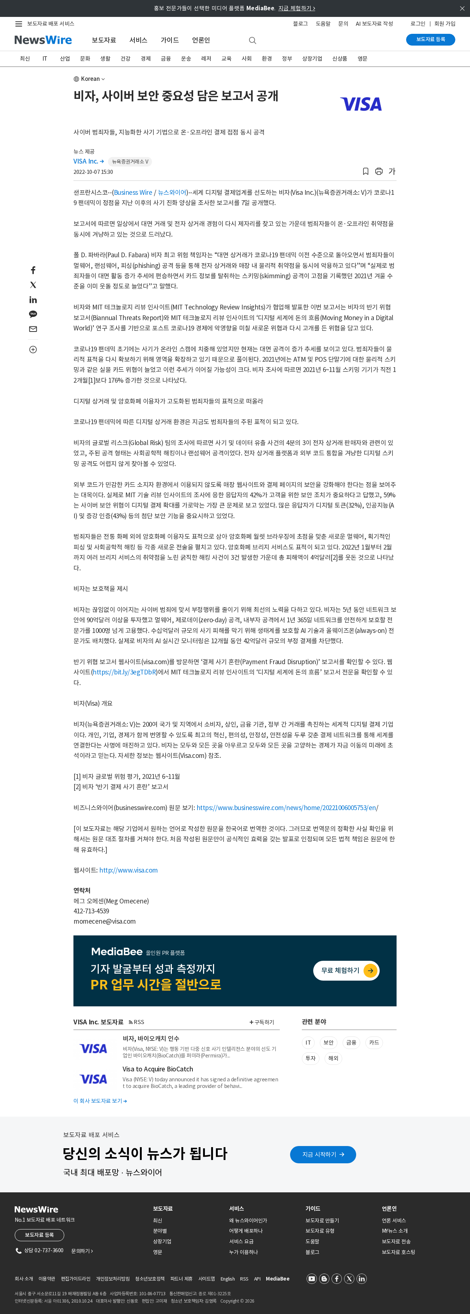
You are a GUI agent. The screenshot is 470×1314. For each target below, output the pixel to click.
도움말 (323, 23)
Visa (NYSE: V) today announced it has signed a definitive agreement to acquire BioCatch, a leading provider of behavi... (200, 1082)
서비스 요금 (241, 1241)
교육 (226, 58)
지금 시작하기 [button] (319, 1154)
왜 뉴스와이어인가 (248, 1220)
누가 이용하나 (243, 1252)
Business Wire (133, 193)
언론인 (201, 40)
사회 (247, 58)
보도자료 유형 (320, 1231)
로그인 (418, 23)
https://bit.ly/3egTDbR (124, 672)
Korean (90, 78)
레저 (206, 58)
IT (45, 58)
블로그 (300, 23)
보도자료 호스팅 (398, 1252)
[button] (365, 171)
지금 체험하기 (296, 8)
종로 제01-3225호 (214, 1293)
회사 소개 (24, 1279)
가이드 (170, 40)
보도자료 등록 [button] (39, 1235)
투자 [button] (310, 1058)
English (228, 1279)
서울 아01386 (56, 1301)
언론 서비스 (394, 1220)
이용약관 (47, 1279)
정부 (287, 58)
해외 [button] (333, 1058)
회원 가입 (445, 23)
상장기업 (312, 58)
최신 (25, 58)
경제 (146, 58)
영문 (363, 58)
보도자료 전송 (396, 1241)
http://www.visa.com (128, 870)
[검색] (252, 41)
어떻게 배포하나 (246, 1231)
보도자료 (104, 40)
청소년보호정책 (150, 1279)
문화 (85, 58)
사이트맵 (206, 1279)
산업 (65, 58)
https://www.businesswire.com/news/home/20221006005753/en (286, 808)
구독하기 (264, 1022)
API (257, 1279)
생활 (105, 58)
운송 (186, 58)
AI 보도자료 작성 (374, 23)
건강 (125, 58)
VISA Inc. (88, 161)
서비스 (138, 40)
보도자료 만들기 (322, 1220)
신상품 (339, 58)
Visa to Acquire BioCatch (158, 1069)
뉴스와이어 (172, 193)
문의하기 (82, 1251)
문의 (343, 23)
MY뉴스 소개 (395, 1231)
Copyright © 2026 (237, 1301)
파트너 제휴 (181, 1279)
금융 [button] (351, 1042)
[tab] (188, 1208)
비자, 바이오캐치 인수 (151, 1039)
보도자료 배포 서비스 (51, 23)
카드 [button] (374, 1042)
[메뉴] (20, 24)
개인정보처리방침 (113, 1279)
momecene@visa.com (104, 921)
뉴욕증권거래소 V (130, 161)
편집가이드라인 (76, 1279)
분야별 (160, 1231)
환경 (267, 58)
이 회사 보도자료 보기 (100, 1101)
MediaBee (277, 1279)
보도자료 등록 (430, 39)
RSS (139, 1021)
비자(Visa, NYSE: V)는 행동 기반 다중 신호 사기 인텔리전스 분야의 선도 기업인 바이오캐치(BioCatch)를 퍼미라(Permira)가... (199, 1052)
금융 (166, 58)
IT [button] (308, 1042)
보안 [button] (328, 1042)
